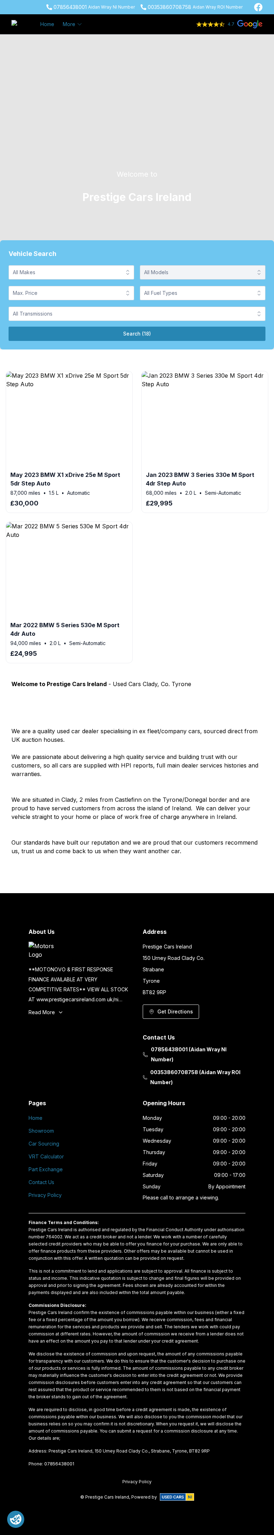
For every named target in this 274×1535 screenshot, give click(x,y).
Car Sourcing (44, 1144)
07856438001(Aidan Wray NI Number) (189, 1054)
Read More (42, 1012)
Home (47, 24)
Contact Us (41, 1182)
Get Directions (175, 1011)
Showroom (41, 1131)
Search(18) (137, 334)
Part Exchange (46, 1169)
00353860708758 (169, 7)
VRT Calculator (46, 1156)
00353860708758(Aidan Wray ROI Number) (195, 1077)
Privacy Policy (45, 1195)
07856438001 (70, 7)
